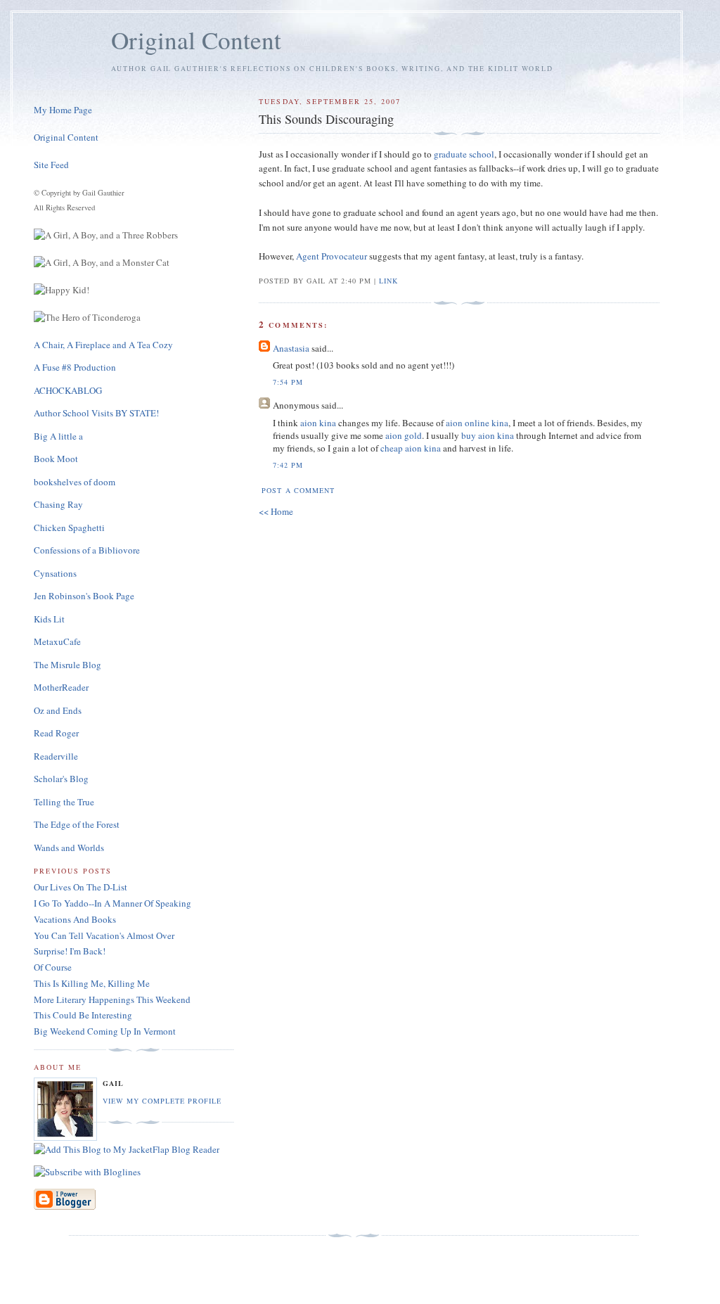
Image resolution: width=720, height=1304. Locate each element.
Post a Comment (298, 490)
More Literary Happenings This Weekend (112, 999)
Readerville (56, 756)
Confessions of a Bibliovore (87, 550)
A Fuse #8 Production (75, 367)
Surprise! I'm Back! (69, 951)
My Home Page (63, 109)
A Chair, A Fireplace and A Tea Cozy (103, 344)
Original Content (196, 39)
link (388, 281)
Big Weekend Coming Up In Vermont (105, 1031)
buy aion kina (487, 435)
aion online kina (477, 422)
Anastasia (291, 348)
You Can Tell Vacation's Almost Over (104, 935)
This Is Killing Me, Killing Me (92, 983)
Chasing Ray (58, 504)
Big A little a (58, 436)
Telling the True (64, 801)
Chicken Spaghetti (69, 527)
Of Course (53, 967)
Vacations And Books (75, 919)
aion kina (318, 422)
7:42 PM (288, 465)
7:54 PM (288, 382)
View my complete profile (162, 1101)
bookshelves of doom (74, 481)
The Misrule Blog (67, 664)
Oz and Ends (58, 710)
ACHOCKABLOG (68, 390)
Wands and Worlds (69, 847)
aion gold (403, 435)
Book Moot (56, 458)
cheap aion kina (410, 448)
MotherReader (61, 687)
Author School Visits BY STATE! (96, 413)
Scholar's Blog (61, 778)
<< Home (276, 511)
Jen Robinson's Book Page (84, 595)
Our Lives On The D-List (80, 887)
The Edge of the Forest (77, 824)
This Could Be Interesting (83, 1015)
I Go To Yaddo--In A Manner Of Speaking (112, 903)
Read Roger (56, 733)
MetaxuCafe (57, 641)
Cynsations (55, 573)
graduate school (464, 154)
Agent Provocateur (331, 256)
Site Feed (51, 164)
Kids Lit (49, 619)
